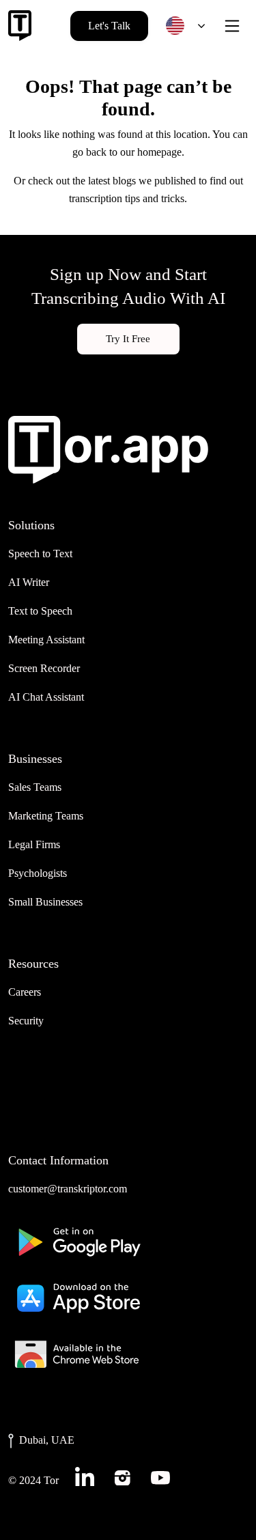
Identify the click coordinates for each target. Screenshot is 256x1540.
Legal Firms (34, 844)
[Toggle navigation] (232, 26)
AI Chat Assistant (46, 697)
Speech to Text (40, 553)
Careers (24, 992)
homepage (159, 152)
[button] (182, 25)
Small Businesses (45, 902)
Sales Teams (34, 787)
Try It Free (128, 338)
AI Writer (28, 582)
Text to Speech (40, 611)
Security (26, 1020)
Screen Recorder (44, 668)
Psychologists (37, 873)
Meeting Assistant (46, 639)
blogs (124, 180)
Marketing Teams (45, 816)
